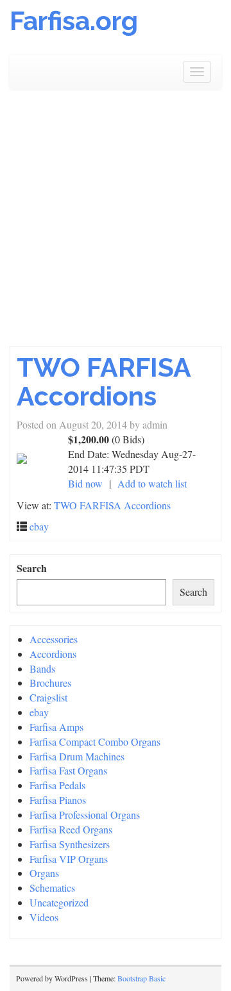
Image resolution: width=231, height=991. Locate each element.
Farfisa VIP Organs (69, 858)
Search (32, 568)
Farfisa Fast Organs (68, 770)
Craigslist (48, 697)
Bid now (85, 483)
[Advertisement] (115, 224)
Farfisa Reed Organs (71, 829)
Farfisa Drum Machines (77, 756)
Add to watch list (152, 483)
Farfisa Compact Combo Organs (95, 741)
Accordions (53, 653)
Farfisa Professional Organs (85, 814)
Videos (44, 917)
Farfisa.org (74, 21)
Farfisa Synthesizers (70, 844)
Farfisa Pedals (57, 785)
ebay (39, 526)
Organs (44, 873)
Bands (42, 668)
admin (154, 424)
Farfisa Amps (56, 726)
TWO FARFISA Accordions (104, 382)
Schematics (52, 887)
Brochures (50, 682)
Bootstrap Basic (141, 978)
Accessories (54, 639)
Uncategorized (59, 902)
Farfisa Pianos (58, 800)
